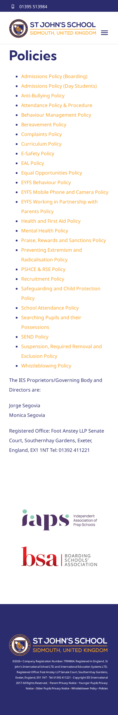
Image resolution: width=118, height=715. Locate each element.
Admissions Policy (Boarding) (54, 76)
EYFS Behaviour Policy (46, 182)
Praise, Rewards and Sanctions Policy (63, 240)
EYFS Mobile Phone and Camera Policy (64, 192)
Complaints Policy (41, 134)
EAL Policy (32, 163)
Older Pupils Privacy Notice (52, 688)
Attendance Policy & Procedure (56, 105)
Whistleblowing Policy (46, 365)
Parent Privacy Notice (63, 683)
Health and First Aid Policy (50, 221)
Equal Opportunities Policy (51, 172)
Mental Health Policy (44, 230)
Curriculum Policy (41, 143)
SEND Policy (34, 336)
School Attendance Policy (50, 307)
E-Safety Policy (37, 153)
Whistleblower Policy (84, 688)
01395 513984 (33, 6)
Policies (103, 688)
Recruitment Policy (42, 279)
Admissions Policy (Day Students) (59, 86)
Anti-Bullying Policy (42, 95)
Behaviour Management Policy (56, 115)
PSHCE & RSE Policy (43, 269)
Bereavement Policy (43, 124)
